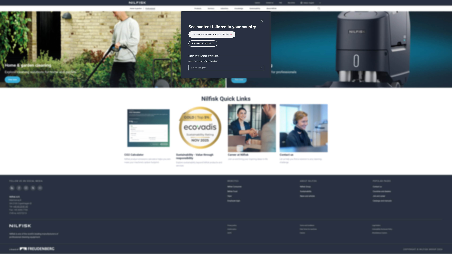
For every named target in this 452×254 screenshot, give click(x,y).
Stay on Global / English (201, 43)
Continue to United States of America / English (210, 34)
